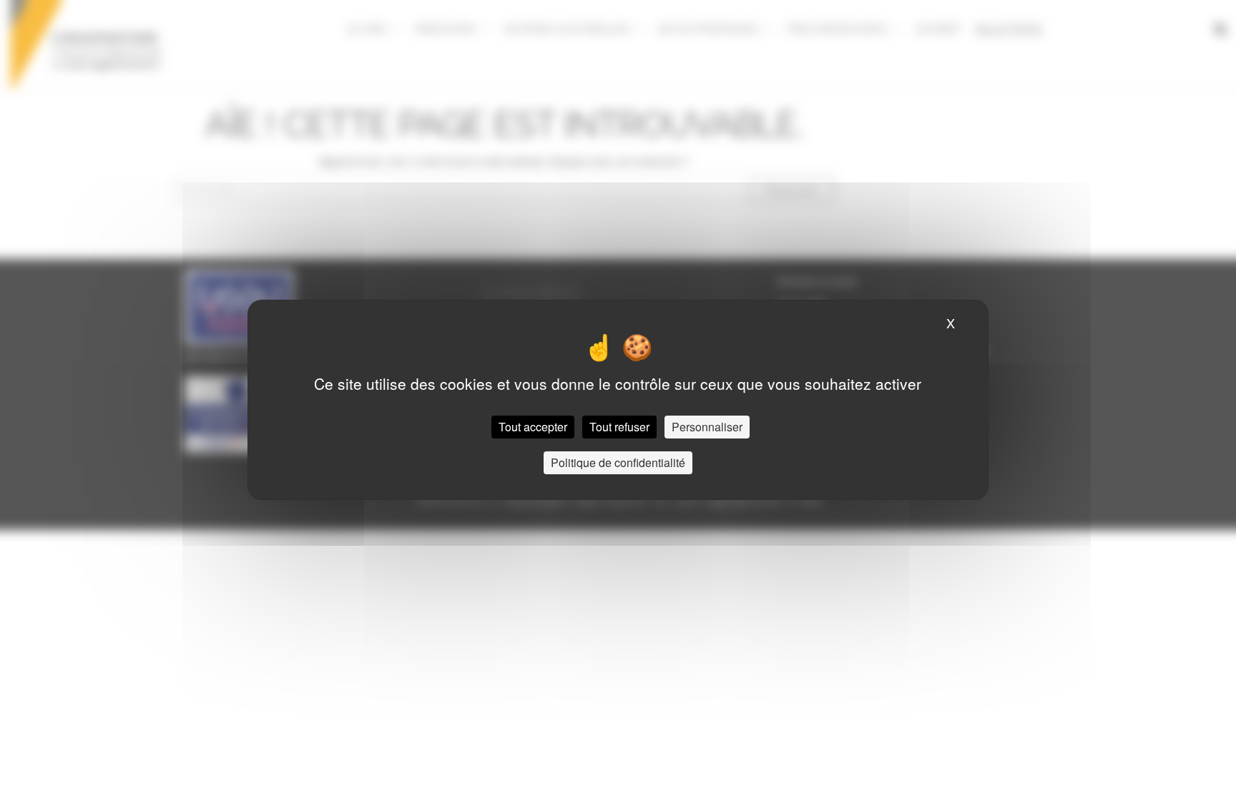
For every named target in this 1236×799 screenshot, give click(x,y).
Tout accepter (533, 426)
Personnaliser (707, 426)
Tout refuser (619, 426)
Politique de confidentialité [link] (618, 462)
